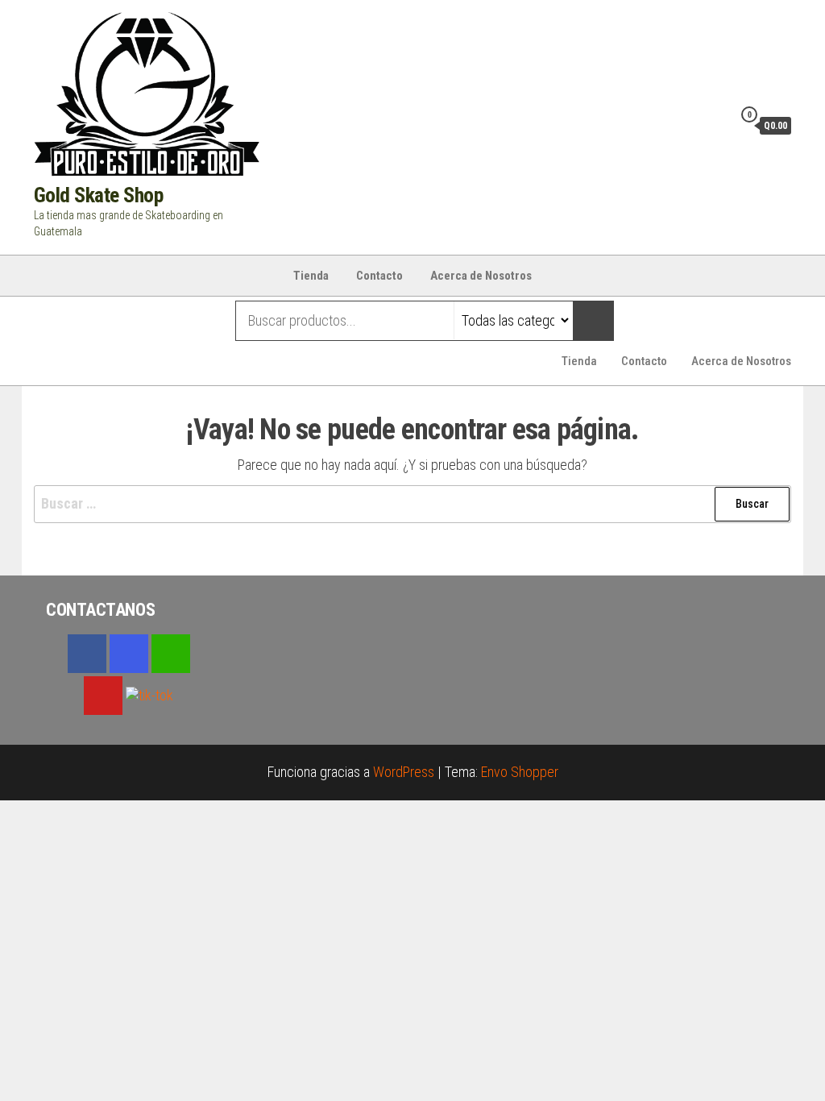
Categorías (98, 321)
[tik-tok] (149, 693)
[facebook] (87, 653)
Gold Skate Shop (98, 195)
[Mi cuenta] (716, 125)
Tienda (311, 275)
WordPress (403, 771)
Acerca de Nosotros (481, 275)
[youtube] (103, 695)
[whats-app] (170, 653)
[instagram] (129, 653)
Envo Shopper (519, 771)
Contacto (379, 275)
